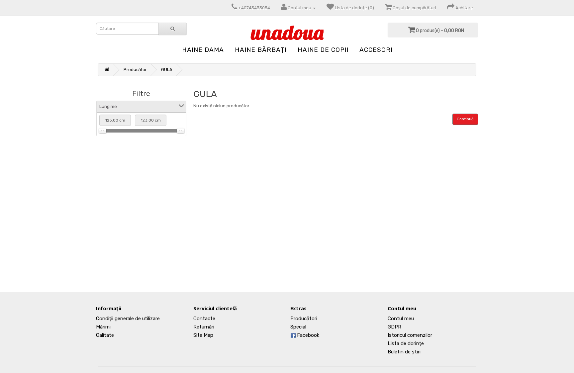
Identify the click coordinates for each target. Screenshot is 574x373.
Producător (135, 69)
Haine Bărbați (261, 49)
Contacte (204, 319)
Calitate (105, 335)
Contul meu (401, 319)
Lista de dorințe (406, 343)
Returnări (203, 327)
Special (298, 327)
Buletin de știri (404, 352)
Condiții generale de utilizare (128, 319)
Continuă (465, 119)
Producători (303, 319)
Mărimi (103, 327)
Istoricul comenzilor (410, 335)
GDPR (394, 327)
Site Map (203, 335)
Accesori (376, 49)
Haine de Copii (323, 49)
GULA (166, 69)
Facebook (307, 335)
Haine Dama (203, 49)
